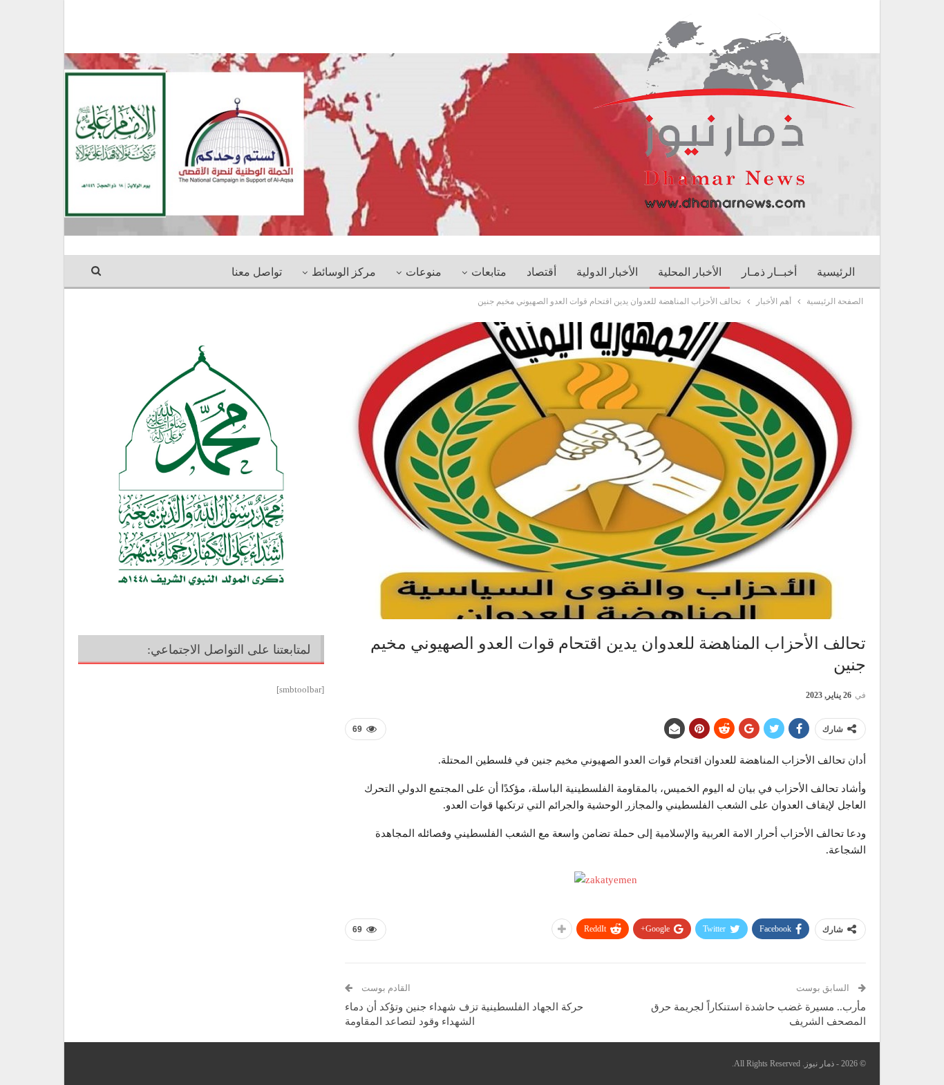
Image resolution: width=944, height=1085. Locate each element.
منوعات (424, 272)
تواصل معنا (257, 272)
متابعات (489, 272)
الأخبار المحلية (689, 272)
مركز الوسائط (344, 272)
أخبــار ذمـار (769, 272)
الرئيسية (836, 272)
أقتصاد (541, 272)
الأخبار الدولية (607, 272)
